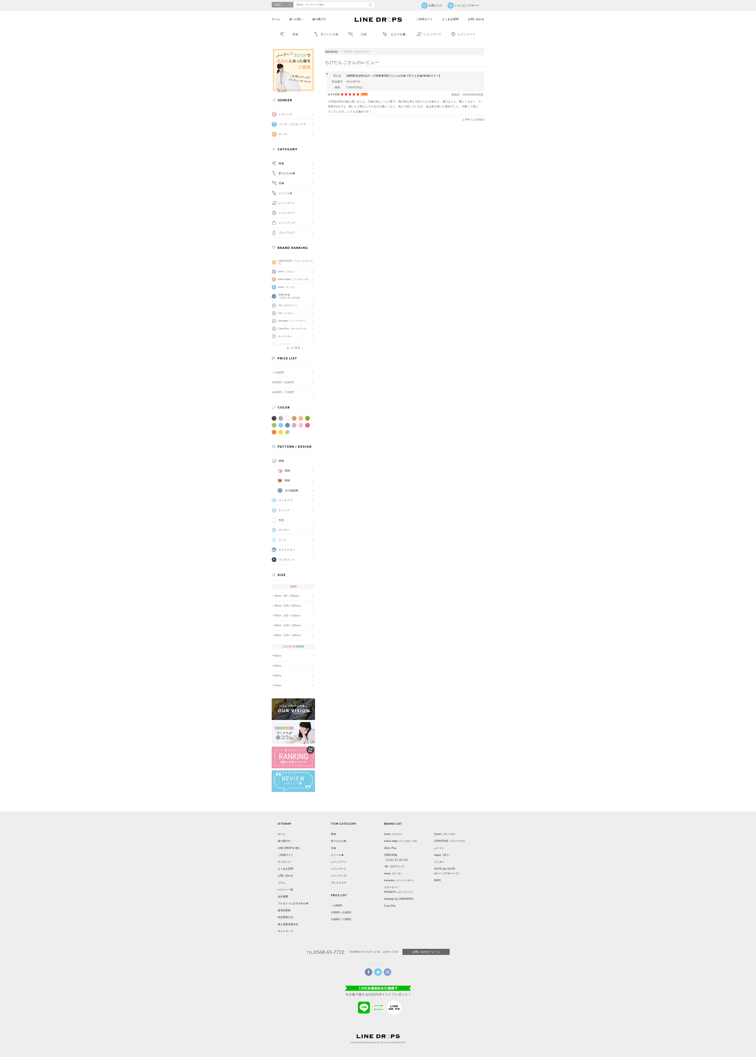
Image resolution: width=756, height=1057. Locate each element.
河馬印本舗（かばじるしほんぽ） (290, 296)
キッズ (283, 134)
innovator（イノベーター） (292, 320)
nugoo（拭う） (442, 854)
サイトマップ (285, 931)
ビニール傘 (285, 193)
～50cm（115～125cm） (287, 615)
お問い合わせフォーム (426, 951)
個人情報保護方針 (288, 924)
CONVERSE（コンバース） (450, 840)
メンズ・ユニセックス (292, 124)
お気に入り (435, 5)
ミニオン (439, 861)
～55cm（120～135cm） (287, 625)
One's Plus (390, 848)
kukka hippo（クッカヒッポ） (294, 279)
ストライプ (285, 500)
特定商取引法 (285, 917)
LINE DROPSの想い (289, 848)
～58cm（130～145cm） (287, 635)
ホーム (276, 19)
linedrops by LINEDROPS (398, 898)
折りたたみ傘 (287, 173)
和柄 (287, 480)
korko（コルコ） (287, 271)
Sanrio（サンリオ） (445, 834)
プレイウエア (287, 232)
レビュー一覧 (285, 889)
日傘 (281, 183)
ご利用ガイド (424, 19)
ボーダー (284, 529)
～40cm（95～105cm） (286, 595)
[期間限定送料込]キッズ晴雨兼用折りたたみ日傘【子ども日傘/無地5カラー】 (393, 75)
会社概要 (283, 896)
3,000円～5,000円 (283, 382)
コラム (281, 882)
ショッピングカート (467, 5)
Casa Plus (390, 905)
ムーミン (439, 848)
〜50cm (276, 655)
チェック (284, 510)
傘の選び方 (319, 19)
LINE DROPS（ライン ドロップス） (295, 262)
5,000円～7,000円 (283, 392)
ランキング (284, 861)
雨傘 (281, 163)
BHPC (437, 880)
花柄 (287, 470)
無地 (281, 520)
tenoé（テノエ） (287, 287)
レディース (285, 114)
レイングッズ (287, 222)
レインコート (338, 868)
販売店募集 (284, 910)
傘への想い (296, 19)
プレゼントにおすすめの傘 (293, 903)
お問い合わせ (476, 19)
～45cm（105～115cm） (287, 605)
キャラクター (287, 549)
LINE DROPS (331, 51)
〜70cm (276, 685)
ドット (283, 539)
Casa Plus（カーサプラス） (293, 328)
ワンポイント (287, 559)
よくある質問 (450, 19)
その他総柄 (291, 490)
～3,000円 (278, 372)
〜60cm (276, 675)
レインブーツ (338, 861)
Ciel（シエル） (286, 313)
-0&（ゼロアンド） (288, 305)
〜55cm (276, 665)
